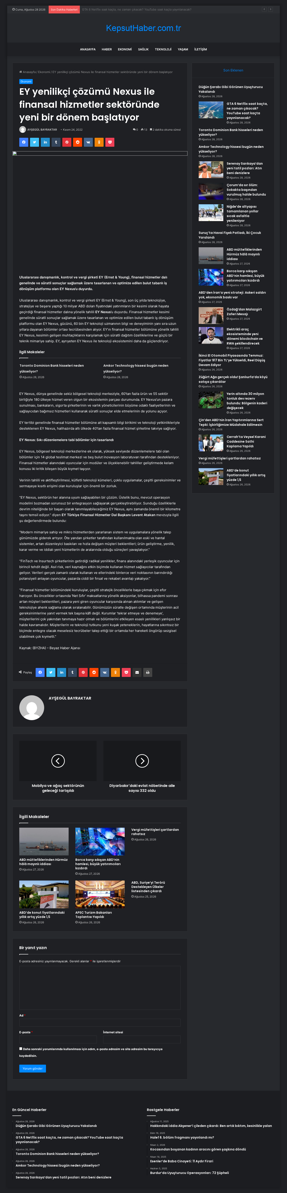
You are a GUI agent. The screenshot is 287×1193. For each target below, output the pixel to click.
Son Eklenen (233, 70)
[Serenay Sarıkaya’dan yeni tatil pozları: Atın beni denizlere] (211, 169)
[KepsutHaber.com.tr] (143, 28)
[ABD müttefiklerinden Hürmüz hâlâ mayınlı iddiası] (44, 841)
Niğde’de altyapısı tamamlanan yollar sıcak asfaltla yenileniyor (243, 213)
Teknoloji (163, 49)
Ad (22, 1015)
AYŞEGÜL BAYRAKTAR (42, 129)
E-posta (26, 1032)
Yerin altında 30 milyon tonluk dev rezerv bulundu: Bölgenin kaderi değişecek (247, 401)
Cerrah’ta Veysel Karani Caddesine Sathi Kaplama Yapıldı (246, 441)
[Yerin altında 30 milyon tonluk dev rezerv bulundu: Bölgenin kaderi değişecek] (211, 400)
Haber (107, 49)
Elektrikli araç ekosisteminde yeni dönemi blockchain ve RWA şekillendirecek (245, 336)
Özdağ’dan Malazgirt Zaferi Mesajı (244, 311)
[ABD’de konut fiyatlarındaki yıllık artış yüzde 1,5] (44, 894)
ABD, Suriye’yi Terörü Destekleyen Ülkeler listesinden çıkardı (148, 886)
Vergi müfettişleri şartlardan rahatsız (155, 831)
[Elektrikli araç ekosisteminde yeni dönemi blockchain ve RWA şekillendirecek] (211, 335)
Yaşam (183, 49)
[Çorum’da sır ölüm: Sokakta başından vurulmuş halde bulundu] (211, 191)
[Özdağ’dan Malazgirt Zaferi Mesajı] (211, 315)
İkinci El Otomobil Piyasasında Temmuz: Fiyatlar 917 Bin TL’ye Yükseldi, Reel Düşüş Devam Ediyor (232, 360)
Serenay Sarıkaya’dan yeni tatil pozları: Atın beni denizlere (245, 168)
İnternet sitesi (113, 1032)
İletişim (200, 49)
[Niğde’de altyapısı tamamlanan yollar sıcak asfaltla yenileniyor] (211, 212)
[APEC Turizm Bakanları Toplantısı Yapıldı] (100, 894)
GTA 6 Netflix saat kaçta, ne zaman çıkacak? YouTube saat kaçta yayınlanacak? (247, 110)
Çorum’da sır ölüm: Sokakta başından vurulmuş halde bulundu (246, 190)
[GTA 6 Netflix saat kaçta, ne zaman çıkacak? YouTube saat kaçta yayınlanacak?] (211, 109)
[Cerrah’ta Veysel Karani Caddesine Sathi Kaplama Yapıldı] (211, 443)
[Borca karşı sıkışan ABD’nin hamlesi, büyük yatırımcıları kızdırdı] (100, 841)
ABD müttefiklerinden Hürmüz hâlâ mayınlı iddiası (43, 861)
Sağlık (143, 49)
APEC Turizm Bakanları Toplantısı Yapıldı (93, 914)
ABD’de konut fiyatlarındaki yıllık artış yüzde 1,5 (42, 914)
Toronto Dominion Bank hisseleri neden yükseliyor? (118, 9)
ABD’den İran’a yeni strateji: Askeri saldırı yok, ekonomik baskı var (232, 294)
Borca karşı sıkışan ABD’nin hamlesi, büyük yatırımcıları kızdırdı (98, 863)
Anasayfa (88, 49)
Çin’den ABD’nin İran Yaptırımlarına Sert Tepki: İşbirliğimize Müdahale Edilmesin (231, 422)
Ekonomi (125, 49)
